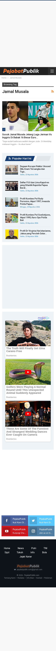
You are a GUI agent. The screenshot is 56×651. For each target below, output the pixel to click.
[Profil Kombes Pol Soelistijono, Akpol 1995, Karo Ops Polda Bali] (11, 218)
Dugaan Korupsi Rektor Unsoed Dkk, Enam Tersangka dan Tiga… (35, 169)
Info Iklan (30, 578)
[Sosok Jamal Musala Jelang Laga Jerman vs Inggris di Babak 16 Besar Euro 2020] (28, 116)
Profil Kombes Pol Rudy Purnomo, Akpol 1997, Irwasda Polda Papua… (35, 201)
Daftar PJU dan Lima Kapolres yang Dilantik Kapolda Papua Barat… (34, 185)
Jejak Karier (26, 556)
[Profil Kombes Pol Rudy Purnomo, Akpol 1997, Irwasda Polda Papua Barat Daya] (11, 202)
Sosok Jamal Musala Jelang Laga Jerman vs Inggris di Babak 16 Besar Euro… (27, 136)
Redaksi (21, 578)
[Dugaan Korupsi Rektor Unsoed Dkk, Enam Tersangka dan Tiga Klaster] (11, 170)
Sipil (7, 552)
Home (7, 548)
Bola (44, 552)
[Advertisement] (28, 33)
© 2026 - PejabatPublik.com (28, 575)
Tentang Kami (9, 578)
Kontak (39, 578)
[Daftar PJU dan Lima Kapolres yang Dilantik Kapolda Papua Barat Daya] (11, 186)
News (21, 548)
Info (32, 552)
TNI (45, 548)
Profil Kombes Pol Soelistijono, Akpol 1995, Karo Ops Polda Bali (35, 217)
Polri (33, 548)
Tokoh (20, 552)
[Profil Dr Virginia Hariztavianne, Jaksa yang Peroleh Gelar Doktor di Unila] (11, 234)
